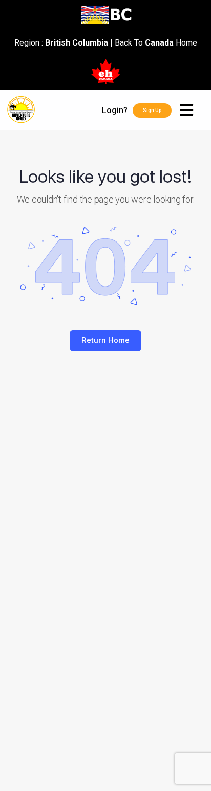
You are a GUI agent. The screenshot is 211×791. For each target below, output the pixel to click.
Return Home (105, 340)
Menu (191, 110)
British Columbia (76, 43)
